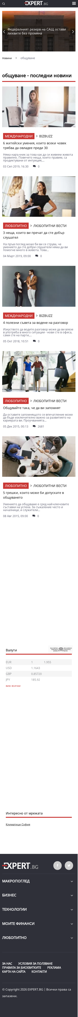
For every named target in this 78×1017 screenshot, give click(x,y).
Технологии (14, 909)
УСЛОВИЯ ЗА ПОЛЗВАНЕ (35, 964)
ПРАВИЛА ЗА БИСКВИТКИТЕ (21, 968)
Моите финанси (18, 923)
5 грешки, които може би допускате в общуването (33, 495)
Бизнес (9, 895)
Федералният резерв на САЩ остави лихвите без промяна (37, 31)
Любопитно (16, 226)
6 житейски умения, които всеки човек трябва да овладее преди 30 (34, 145)
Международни (19, 136)
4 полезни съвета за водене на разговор (35, 322)
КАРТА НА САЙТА (13, 972)
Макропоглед (16, 881)
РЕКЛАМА (54, 968)
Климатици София (18, 824)
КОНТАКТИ (39, 972)
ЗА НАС (7, 964)
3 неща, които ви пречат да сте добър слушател (33, 235)
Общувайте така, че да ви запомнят (32, 408)
